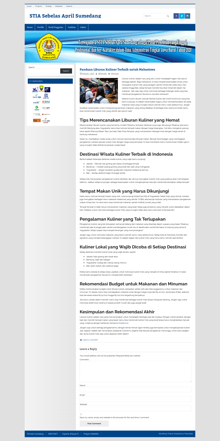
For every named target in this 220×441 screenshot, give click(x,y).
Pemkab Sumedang (35, 434)
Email (83, 395)
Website (83, 404)
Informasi (115, 74)
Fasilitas (72, 27)
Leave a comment (90, 340)
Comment (85, 360)
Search (32, 67)
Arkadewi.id (123, 323)
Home (30, 27)
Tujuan (29, 6)
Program (38, 6)
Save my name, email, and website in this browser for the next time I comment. (114, 418)
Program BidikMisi (91, 434)
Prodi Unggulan (56, 27)
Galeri (83, 27)
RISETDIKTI (53, 434)
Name (83, 385)
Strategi (49, 6)
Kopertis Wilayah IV (70, 434)
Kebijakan (59, 6)
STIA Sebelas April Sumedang (65, 15)
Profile (40, 27)
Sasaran (69, 6)
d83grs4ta (102, 74)
